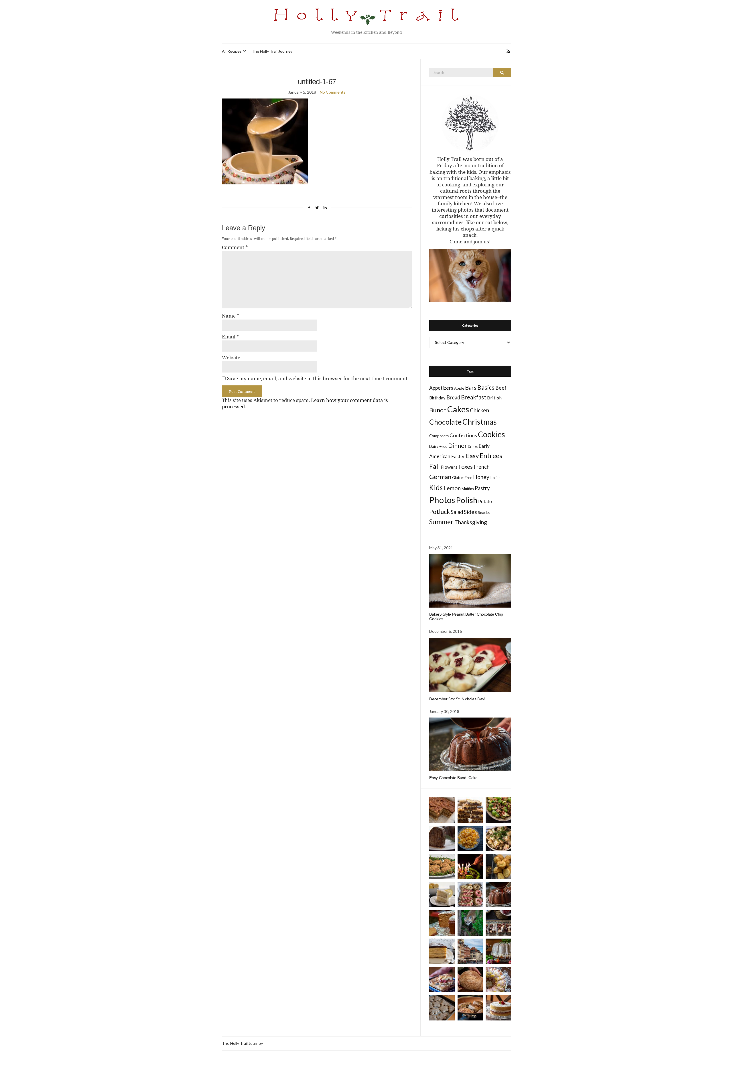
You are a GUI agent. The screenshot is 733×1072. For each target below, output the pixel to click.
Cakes (458, 409)
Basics (485, 387)
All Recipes (232, 51)
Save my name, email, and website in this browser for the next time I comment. (318, 378)
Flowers (449, 467)
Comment (235, 247)
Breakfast (473, 397)
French (482, 467)
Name (230, 316)
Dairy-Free (438, 446)
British (494, 397)
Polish (466, 500)
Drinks (473, 446)
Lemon (452, 488)
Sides (470, 512)
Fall (434, 466)
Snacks (484, 512)
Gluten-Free (462, 477)
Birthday (437, 397)
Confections (463, 435)
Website (231, 357)
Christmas (479, 421)
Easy (472, 456)
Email (230, 337)
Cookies (491, 434)
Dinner (457, 445)
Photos (442, 500)
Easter (458, 456)
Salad (457, 512)
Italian (495, 477)
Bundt (437, 410)
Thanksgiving (470, 522)
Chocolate (445, 422)
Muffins (468, 488)
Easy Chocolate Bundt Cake (453, 777)
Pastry (482, 488)
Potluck (439, 511)
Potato (485, 501)
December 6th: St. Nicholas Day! (457, 699)
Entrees (491, 456)
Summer (441, 522)
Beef (501, 388)
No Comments (333, 92)
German (440, 476)
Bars (470, 387)
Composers (439, 435)
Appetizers (441, 388)
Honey (481, 477)
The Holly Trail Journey (272, 51)
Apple (459, 388)
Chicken (479, 410)
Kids (436, 487)
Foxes (465, 466)
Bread (453, 397)
